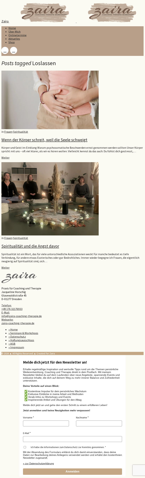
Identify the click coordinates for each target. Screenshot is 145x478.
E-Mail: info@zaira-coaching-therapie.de (21, 314)
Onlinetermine (17, 35)
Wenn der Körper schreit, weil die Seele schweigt (44, 139)
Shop (11, 42)
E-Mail (26, 433)
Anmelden (72, 471)
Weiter (5, 157)
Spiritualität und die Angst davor (30, 246)
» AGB (11, 343)
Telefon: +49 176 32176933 (11, 307)
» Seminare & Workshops (23, 333)
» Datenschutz (17, 336)
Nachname (81, 417)
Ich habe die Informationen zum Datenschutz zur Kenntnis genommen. (67, 447)
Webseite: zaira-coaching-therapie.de (17, 321)
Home (12, 28)
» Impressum (16, 347)
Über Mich (14, 31)
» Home (13, 329)
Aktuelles (14, 38)
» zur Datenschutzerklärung (38, 463)
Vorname (27, 417)
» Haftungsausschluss (21, 340)
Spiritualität (20, 131)
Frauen (8, 131)
